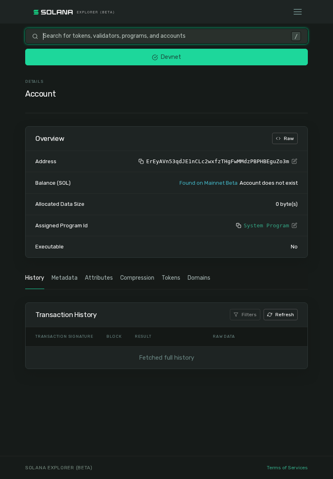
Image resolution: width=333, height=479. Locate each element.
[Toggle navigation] (297, 12)
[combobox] (164, 36)
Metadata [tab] (65, 277)
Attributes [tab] (99, 277)
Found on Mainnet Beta (208, 183)
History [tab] (34, 277)
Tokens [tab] (171, 277)
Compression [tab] (137, 277)
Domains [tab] (199, 277)
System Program (266, 225)
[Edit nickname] (294, 161)
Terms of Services (287, 467)
